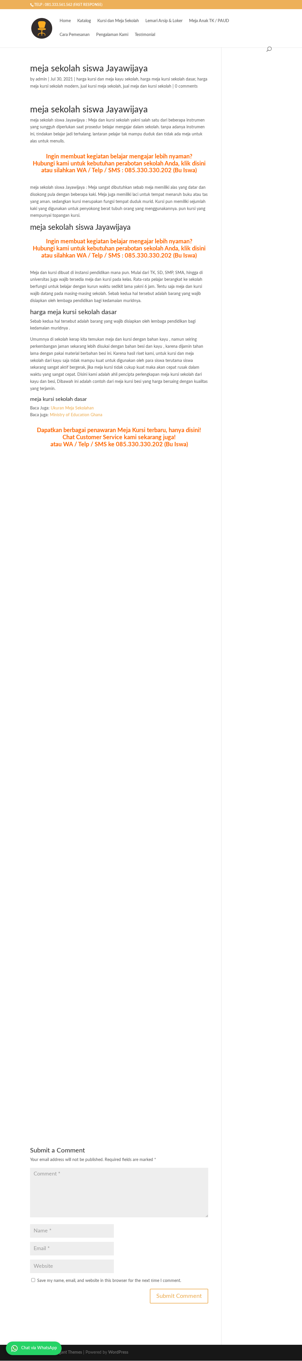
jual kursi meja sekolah (101, 86)
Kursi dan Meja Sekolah (118, 21)
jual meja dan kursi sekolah (147, 86)
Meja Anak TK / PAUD (209, 21)
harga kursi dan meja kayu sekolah (107, 79)
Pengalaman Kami (112, 35)
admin (41, 79)
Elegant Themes (68, 1352)
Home (65, 21)
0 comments (186, 86)
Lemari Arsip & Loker (164, 21)
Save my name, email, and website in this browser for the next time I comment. (109, 1281)
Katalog (84, 21)
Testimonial (145, 35)
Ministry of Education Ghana (76, 415)
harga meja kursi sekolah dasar (167, 79)
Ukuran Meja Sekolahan (72, 408)
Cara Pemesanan (75, 35)
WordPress (118, 1352)
